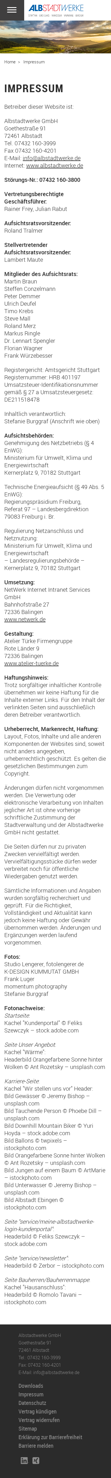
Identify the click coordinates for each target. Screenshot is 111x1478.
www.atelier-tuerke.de (31, 663)
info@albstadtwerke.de (52, 158)
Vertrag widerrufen (39, 1420)
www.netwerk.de (25, 619)
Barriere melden (36, 1445)
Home (10, 62)
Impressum (34, 62)
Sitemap (27, 1428)
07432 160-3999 (44, 1357)
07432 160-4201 (44, 1365)
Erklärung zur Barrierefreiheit (50, 1437)
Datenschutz (32, 1403)
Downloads (30, 1386)
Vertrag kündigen (37, 1411)
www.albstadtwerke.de (54, 165)
